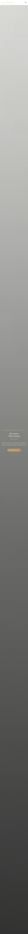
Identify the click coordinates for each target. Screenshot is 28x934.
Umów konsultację (14, 450)
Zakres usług (14, 454)
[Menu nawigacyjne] (25, 2)
